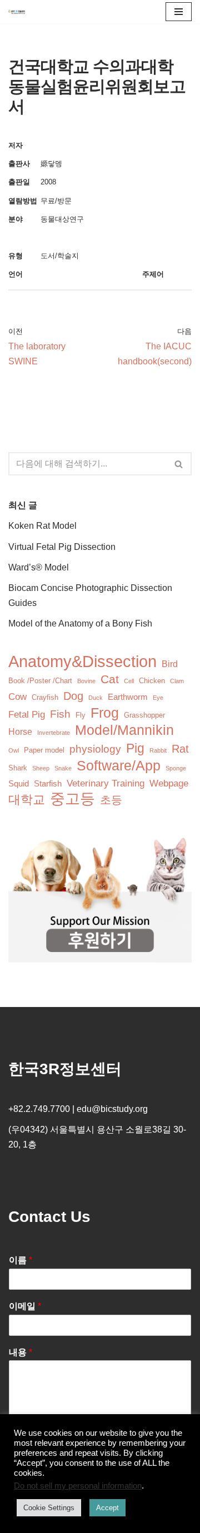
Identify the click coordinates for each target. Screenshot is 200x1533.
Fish (60, 714)
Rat (180, 749)
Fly (81, 715)
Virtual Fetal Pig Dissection (62, 547)
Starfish (48, 783)
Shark (17, 768)
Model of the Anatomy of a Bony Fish (80, 623)
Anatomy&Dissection (82, 661)
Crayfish (45, 697)
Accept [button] (107, 1508)
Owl (13, 750)
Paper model (44, 750)
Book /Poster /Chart (40, 681)
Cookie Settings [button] (48, 1508)
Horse (20, 732)
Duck (95, 697)
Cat (110, 679)
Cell (129, 681)
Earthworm (128, 697)
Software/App (119, 765)
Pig (135, 748)
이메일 (25, 1306)
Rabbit (158, 750)
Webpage (168, 783)
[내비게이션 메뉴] (179, 11)
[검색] (179, 463)
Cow (17, 697)
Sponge (176, 768)
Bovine (86, 681)
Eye (158, 697)
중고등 (72, 798)
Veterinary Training (105, 783)
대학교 (26, 799)
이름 (20, 1260)
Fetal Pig (26, 714)
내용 (20, 1352)
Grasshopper (144, 715)
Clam (177, 681)
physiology (95, 749)
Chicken (152, 681)
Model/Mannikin (124, 730)
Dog (73, 696)
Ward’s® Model (38, 567)
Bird (170, 664)
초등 (111, 800)
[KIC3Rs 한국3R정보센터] (16, 11)
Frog (105, 712)
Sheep (40, 768)
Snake (63, 768)
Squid (18, 783)
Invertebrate (53, 732)
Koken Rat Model (42, 525)
